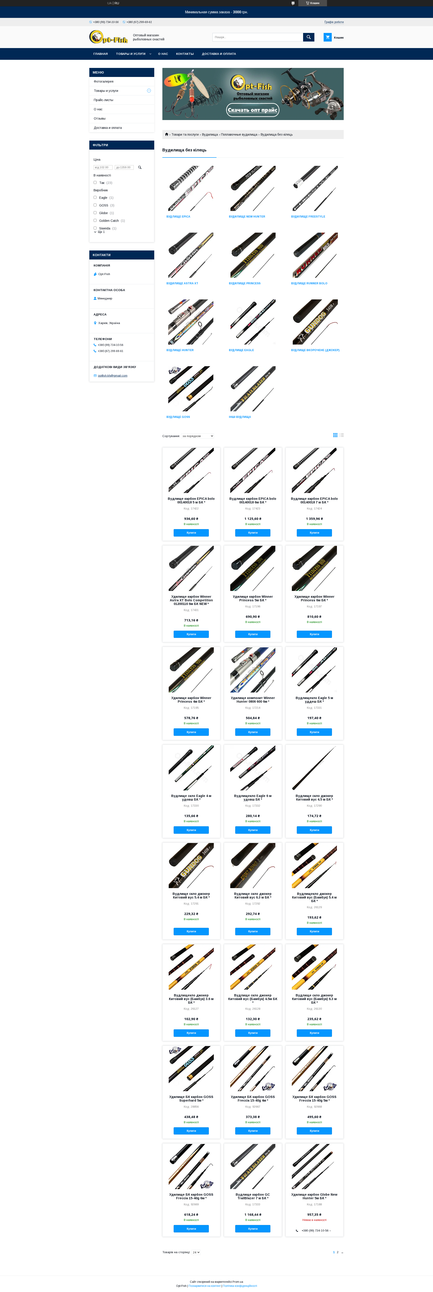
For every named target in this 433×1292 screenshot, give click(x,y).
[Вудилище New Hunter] (253, 188)
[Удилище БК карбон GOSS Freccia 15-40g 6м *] (191, 1166)
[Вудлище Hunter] (190, 322)
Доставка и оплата (219, 54)
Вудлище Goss (178, 417)
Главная (100, 54)
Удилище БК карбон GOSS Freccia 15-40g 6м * (191, 1196)
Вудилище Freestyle (308, 216)
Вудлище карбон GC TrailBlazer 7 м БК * (253, 1196)
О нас (163, 54)
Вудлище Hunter (180, 350)
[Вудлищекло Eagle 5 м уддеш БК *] (314, 669)
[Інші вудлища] (253, 388)
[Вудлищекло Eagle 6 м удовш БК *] (253, 767)
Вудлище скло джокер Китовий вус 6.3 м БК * (253, 895)
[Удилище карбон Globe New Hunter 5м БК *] (314, 1166)
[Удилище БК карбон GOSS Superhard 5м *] (191, 1068)
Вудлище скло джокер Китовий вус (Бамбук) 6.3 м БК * (314, 998)
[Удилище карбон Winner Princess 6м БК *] (314, 568)
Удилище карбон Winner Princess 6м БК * (314, 598)
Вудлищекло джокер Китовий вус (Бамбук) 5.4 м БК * (314, 897)
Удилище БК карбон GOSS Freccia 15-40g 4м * (253, 1098)
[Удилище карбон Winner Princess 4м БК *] (191, 669)
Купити (191, 532)
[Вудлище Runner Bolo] (315, 255)
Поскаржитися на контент (205, 1285)
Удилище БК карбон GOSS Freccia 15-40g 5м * (314, 1098)
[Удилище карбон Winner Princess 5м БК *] (253, 568)
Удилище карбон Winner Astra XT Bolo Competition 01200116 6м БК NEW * (191, 600)
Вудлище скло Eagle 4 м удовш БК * (191, 797)
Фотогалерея (103, 81)
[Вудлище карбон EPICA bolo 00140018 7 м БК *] (314, 470)
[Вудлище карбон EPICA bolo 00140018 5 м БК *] (191, 470)
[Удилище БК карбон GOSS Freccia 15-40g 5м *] (314, 1068)
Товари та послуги (185, 134)
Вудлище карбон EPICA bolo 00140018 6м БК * (252, 500)
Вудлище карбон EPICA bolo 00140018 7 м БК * (314, 500)
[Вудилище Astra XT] (190, 255)
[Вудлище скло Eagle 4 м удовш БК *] (191, 767)
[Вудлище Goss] (190, 388)
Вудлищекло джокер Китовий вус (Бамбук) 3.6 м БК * (191, 998)
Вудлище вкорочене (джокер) (315, 350)
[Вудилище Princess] (253, 255)
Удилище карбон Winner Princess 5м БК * (253, 598)
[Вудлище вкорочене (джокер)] (315, 322)
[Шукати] (308, 37)
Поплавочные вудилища (239, 134)
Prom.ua (238, 1281)
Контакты (185, 54)
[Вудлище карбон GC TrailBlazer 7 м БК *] (253, 1166)
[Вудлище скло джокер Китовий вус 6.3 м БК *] (253, 865)
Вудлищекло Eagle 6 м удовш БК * (253, 797)
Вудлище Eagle (241, 350)
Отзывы (100, 118)
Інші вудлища (240, 417)
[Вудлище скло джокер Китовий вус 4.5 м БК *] (314, 767)
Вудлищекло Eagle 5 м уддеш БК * (314, 699)
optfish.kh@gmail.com (112, 375)
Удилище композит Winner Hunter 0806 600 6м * (253, 699)
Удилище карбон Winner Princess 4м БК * (191, 699)
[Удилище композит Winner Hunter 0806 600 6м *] (253, 669)
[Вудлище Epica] (190, 188)
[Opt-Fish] (108, 42)
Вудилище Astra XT (182, 283)
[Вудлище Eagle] (253, 322)
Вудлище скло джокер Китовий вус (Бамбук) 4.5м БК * (252, 998)
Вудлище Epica (178, 216)
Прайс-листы (103, 100)
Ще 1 (101, 232)
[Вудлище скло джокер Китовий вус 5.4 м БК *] (191, 865)
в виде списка (342, 436)
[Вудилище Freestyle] (315, 188)
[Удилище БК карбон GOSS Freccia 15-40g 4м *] (253, 1068)
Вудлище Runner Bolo (309, 283)
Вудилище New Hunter (247, 216)
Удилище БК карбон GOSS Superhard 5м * (191, 1098)
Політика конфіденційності (240, 1285)
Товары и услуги (130, 54)
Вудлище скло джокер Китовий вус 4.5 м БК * (314, 797)
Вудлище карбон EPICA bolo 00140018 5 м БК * (191, 500)
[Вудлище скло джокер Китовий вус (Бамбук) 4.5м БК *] (253, 966)
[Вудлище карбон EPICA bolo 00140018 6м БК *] (253, 470)
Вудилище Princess (244, 283)
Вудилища (210, 134)
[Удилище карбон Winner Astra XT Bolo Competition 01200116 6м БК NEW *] (191, 568)
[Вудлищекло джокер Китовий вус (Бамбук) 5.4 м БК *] (314, 865)
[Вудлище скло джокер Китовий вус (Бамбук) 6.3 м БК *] (314, 966)
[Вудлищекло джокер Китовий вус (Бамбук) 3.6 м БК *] (191, 966)
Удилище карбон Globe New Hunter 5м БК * (314, 1196)
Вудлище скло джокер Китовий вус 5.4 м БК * (191, 895)
